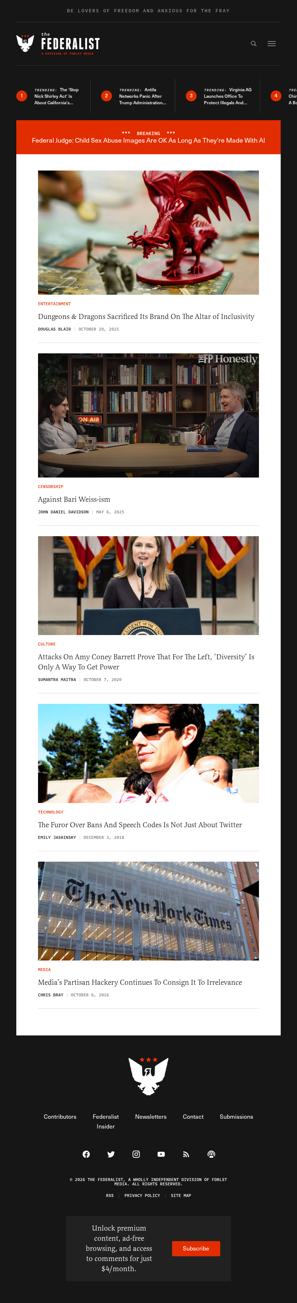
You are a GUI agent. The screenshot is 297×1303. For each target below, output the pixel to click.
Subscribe (196, 1248)
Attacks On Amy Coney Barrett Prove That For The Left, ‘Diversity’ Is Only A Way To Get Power (146, 662)
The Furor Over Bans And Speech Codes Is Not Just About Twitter (140, 824)
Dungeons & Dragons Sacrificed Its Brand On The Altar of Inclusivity (146, 316)
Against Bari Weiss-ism (74, 499)
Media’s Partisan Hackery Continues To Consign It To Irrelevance (140, 982)
